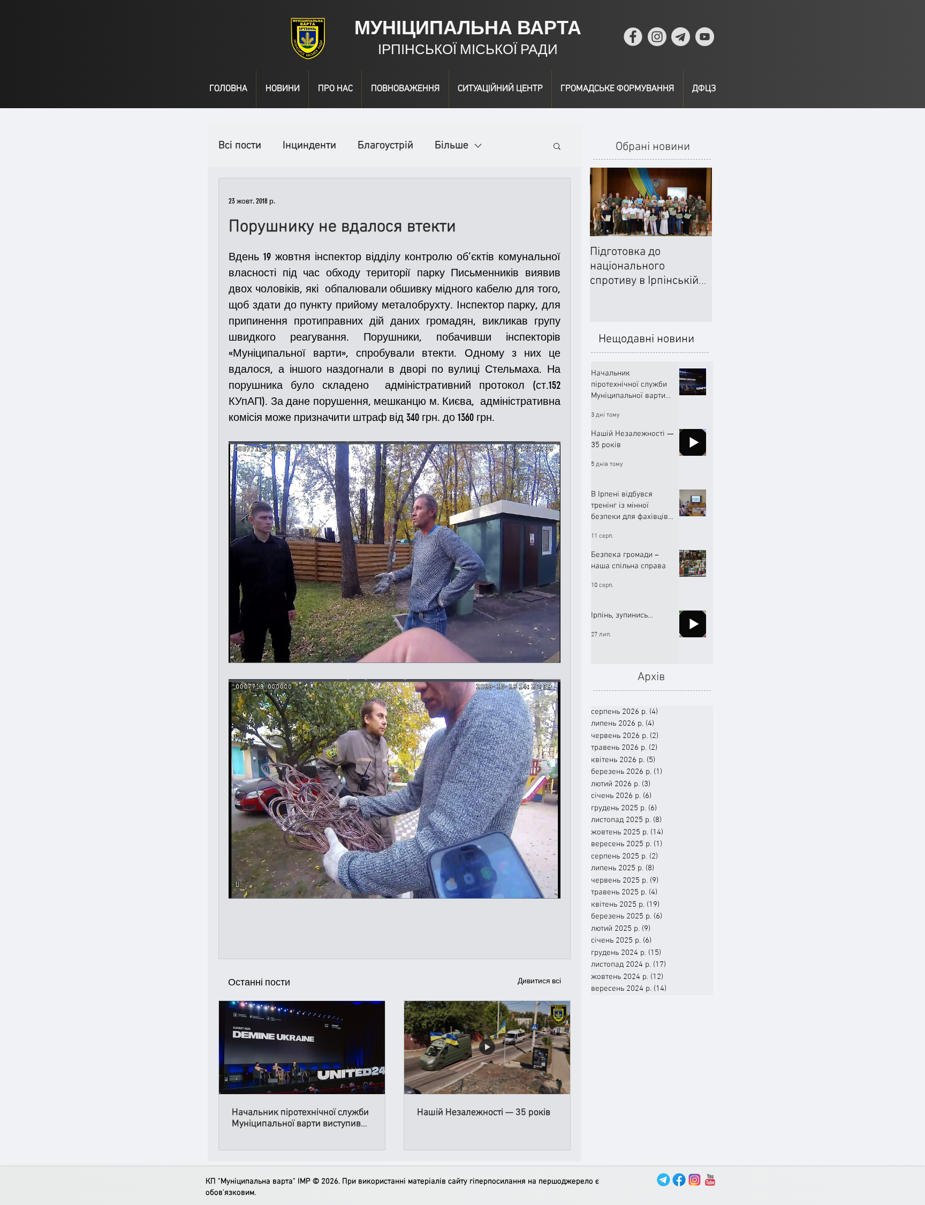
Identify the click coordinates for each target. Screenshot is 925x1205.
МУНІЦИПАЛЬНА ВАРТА (467, 27)
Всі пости (239, 145)
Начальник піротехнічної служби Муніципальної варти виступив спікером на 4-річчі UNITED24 (300, 1118)
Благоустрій (385, 145)
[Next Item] (695, 202)
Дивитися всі (539, 980)
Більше (451, 145)
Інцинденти (309, 145)
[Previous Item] (607, 202)
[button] (557, 145)
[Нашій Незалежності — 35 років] (487, 1047)
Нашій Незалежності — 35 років (483, 1112)
